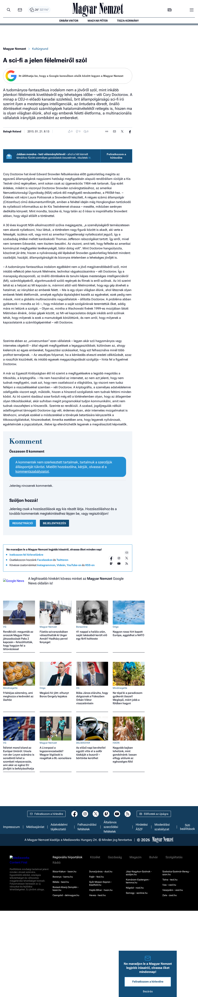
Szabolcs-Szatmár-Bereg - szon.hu (176, 873)
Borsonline (82, 626)
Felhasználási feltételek (87, 827)
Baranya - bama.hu (63, 876)
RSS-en (90, 565)
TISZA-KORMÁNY (128, 20)
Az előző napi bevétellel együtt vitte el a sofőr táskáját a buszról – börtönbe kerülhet (91, 753)
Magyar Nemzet (14, 49)
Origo (116, 626)
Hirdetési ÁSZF (142, 827)
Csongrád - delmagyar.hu (66, 895)
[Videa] (111, 563)
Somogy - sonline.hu (137, 893)
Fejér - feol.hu (96, 876)
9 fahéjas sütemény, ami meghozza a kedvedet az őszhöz (18, 696)
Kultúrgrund (40, 49)
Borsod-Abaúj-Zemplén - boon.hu (66, 888)
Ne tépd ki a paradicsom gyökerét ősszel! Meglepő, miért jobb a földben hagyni (127, 698)
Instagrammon (46, 565)
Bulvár (153, 857)
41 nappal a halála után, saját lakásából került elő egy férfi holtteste (91, 635)
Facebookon (45, 559)
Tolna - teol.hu (170, 879)
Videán (61, 565)
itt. (89, 157)
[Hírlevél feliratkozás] (126, 552)
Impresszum (11, 827)
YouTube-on (74, 565)
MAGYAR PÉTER (98, 20)
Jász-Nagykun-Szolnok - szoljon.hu (139, 873)
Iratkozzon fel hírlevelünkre (26, 554)
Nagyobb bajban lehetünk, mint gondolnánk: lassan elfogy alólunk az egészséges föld (125, 754)
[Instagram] (119, 558)
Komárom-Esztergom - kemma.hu (138, 881)
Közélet (95, 857)
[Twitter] (126, 558)
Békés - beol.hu (61, 882)
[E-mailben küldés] (114, 131)
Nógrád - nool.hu (135, 887)
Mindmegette (10, 688)
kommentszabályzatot (32, 471)
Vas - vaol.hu (169, 885)
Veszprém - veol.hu (172, 890)
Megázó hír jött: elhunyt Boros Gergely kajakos (54, 694)
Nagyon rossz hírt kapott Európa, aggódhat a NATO (128, 633)
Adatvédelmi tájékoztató (59, 827)
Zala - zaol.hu (169, 895)
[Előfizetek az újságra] (169, 10)
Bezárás (148, 991)
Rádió (57, 862)
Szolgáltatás (174, 857)
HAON (116, 742)
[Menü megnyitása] (191, 10)
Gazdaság (115, 857)
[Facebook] (111, 558)
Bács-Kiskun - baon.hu (64, 871)
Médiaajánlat (35, 827)
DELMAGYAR (83, 742)
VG (4, 626)
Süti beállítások (187, 827)
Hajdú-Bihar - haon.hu (101, 890)
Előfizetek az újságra (156, 813)
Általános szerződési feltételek (111, 827)
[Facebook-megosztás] (130, 131)
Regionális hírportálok (67, 857)
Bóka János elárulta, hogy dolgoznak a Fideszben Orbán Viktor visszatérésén (92, 698)
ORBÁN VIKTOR (68, 20)
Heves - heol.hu (97, 895)
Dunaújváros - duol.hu (100, 871)
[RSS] (126, 563)
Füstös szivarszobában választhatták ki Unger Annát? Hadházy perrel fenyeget (54, 637)
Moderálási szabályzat (162, 827)
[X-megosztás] (122, 131)
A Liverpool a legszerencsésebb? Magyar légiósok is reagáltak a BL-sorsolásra (55, 753)
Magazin (136, 857)
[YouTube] (119, 563)
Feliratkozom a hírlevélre (116, 156)
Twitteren (62, 559)
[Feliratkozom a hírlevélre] (20, 10)
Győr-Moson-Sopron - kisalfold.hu (100, 883)
